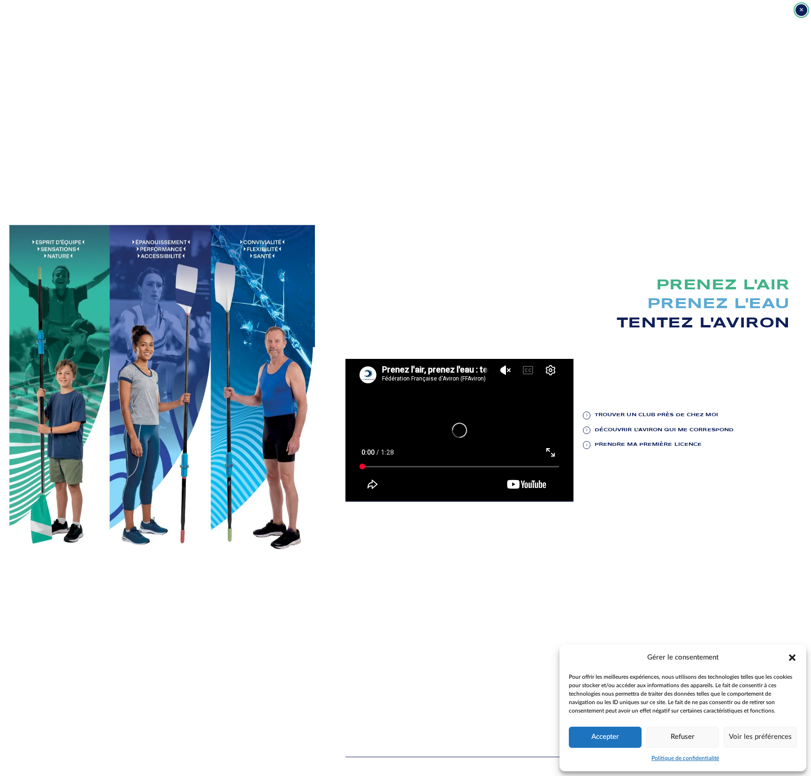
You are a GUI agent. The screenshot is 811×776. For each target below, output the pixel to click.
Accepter (605, 736)
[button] (792, 657)
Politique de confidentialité (685, 758)
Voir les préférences (760, 736)
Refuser (683, 736)
